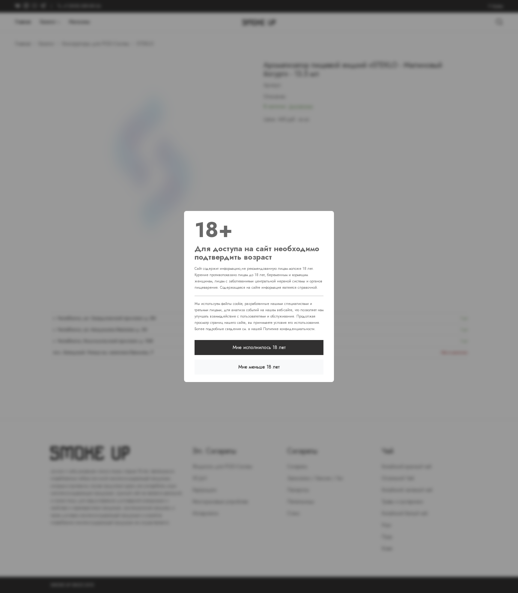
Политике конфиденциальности (288, 329)
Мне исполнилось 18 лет (259, 347)
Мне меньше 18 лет (259, 366)
